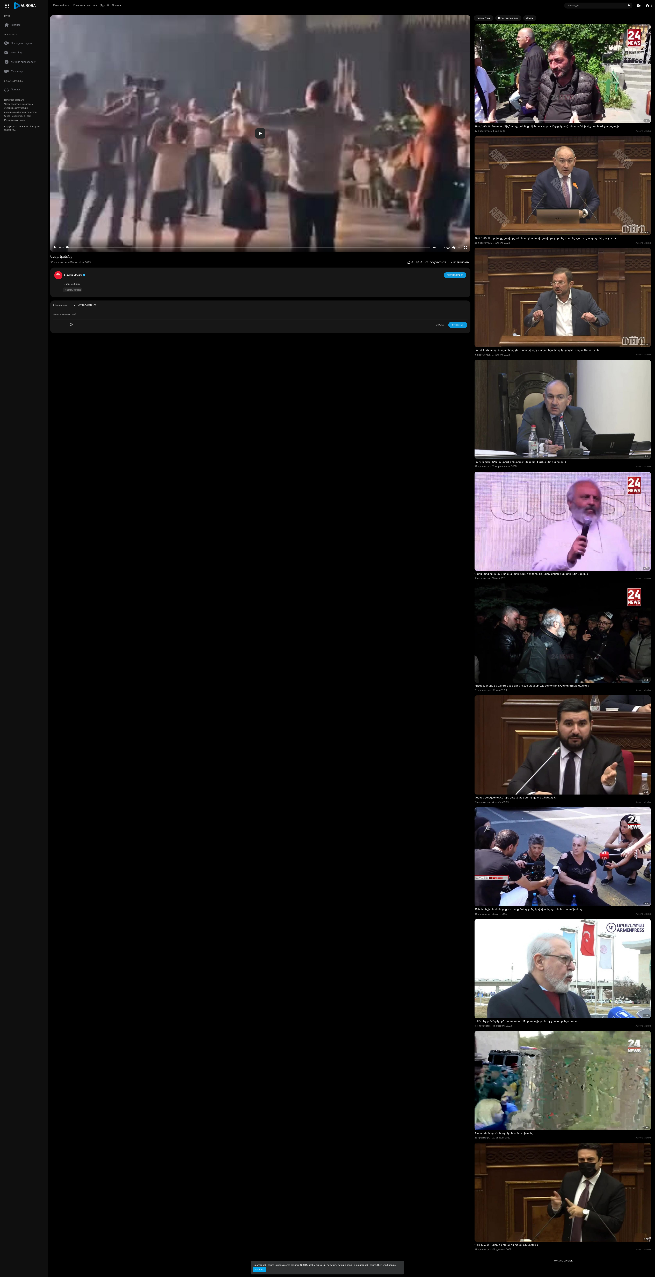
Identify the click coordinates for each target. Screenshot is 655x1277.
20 (448, 247)
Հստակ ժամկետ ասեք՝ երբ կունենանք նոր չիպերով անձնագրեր (516, 797)
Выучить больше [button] (386, 1265)
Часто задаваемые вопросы (18, 104)
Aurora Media (73, 275)
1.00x (442, 248)
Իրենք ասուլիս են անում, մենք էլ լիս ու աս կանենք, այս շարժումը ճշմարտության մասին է (532, 685)
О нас (7, 116)
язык (22, 120)
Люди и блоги (61, 5)
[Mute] (454, 247)
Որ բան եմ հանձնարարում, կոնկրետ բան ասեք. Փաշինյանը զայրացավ (520, 462)
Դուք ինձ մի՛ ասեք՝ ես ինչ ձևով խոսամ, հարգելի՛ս (506, 1245)
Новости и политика (85, 5)
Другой (104, 5)
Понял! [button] (259, 1269)
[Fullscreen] (465, 247)
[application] (260, 133)
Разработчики (11, 120)
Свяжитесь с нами (21, 116)
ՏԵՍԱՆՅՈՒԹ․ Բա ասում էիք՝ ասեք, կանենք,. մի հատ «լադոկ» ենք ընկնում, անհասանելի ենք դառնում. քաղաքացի (547, 126)
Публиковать (457, 324)
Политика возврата (14, 100)
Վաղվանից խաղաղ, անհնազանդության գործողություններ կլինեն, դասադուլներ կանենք (531, 574)
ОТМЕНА (440, 324)
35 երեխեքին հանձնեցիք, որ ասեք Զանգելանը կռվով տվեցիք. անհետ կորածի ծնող (528, 909)
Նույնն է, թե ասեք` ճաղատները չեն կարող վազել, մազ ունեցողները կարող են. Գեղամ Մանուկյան (537, 350)
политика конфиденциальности (20, 112)
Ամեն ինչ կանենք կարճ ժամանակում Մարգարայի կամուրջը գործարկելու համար (527, 1021)
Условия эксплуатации (16, 108)
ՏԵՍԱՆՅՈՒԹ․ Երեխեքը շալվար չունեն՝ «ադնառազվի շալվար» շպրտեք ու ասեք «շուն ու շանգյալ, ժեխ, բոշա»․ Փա (546, 238)
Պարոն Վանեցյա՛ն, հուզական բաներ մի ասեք (504, 1133)
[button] (649, 6)
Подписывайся (455, 275)
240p (460, 248)
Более (115, 5)
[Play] (54, 247)
